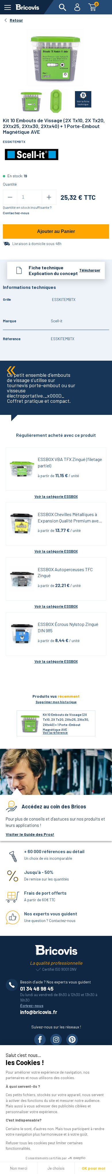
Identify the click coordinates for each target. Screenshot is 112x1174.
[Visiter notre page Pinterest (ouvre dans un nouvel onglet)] (72, 1039)
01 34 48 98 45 (36, 988)
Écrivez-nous (31, 1005)
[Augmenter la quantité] (49, 197)
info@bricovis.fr (38, 1012)
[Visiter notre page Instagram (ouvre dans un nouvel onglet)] (56, 1039)
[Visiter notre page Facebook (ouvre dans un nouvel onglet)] (40, 1039)
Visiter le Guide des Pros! (30, 834)
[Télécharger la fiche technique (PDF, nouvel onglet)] (79, 98)
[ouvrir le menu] (7, 7)
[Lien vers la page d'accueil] (27, 7)
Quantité (10, 184)
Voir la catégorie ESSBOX (56, 496)
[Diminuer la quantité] (10, 197)
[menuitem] (62, 7)
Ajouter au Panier (56, 231)
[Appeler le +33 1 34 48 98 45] (13, 985)
